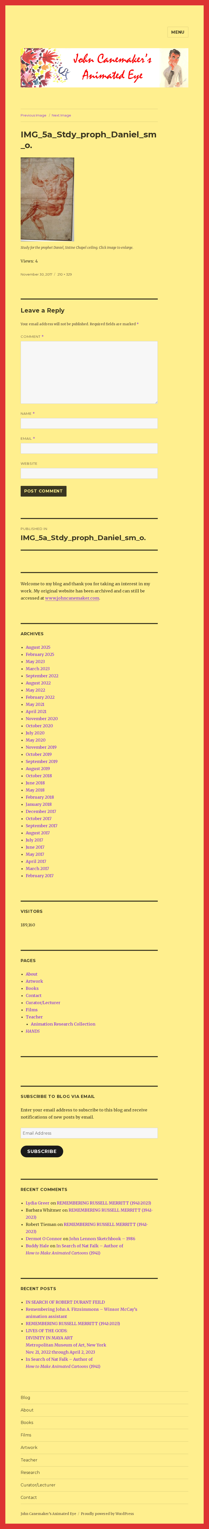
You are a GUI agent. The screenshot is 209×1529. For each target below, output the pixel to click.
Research (30, 1472)
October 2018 (39, 775)
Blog (25, 1397)
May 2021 (35, 704)
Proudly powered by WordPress (107, 1514)
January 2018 (39, 804)
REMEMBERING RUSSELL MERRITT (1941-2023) (104, 1203)
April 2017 (36, 861)
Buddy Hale (37, 1245)
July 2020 (35, 732)
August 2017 (38, 832)
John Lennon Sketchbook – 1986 (102, 1238)
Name (28, 413)
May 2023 (35, 661)
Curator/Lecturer (43, 1002)
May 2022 (35, 690)
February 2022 (40, 697)
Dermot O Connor (44, 1238)
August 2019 (38, 768)
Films (32, 1009)
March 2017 (37, 868)
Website (29, 463)
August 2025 (38, 647)
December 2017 (41, 811)
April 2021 (36, 711)
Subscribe (42, 1151)
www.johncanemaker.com (72, 598)
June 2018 (35, 782)
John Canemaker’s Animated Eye (48, 1514)
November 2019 (41, 747)
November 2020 (42, 718)
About (31, 974)
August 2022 (38, 682)
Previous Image (33, 115)
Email (28, 438)
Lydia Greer (37, 1203)
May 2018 (35, 790)
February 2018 (40, 797)
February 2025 (40, 654)
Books (32, 988)
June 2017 (35, 847)
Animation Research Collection (63, 1024)
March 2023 (38, 668)
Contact (34, 995)
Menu (178, 32)
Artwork (34, 981)
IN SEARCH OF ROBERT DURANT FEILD (65, 1302)
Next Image (61, 115)
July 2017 (34, 840)
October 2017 (38, 818)
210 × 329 (65, 274)
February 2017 (40, 875)
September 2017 (41, 825)
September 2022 (42, 675)
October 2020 (39, 725)
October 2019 (39, 754)
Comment (32, 336)
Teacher (34, 1016)
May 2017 (35, 854)
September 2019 (42, 761)
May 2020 (36, 740)
